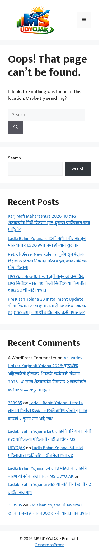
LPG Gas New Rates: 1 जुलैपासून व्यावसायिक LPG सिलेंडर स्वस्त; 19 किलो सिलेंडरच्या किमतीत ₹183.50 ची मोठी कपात (47, 283)
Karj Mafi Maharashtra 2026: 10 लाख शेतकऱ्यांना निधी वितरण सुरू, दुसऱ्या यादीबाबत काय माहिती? (49, 223)
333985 (15, 403)
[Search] (15, 127)
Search (14, 158)
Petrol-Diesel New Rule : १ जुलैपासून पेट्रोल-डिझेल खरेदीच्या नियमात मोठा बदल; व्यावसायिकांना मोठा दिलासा (48, 261)
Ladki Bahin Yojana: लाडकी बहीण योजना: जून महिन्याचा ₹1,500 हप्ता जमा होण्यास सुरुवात (47, 242)
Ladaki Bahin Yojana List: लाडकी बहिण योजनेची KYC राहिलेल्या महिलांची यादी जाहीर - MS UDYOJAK (49, 439)
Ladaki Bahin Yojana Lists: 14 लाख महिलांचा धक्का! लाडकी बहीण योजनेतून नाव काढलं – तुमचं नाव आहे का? (47, 411)
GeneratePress (49, 544)
